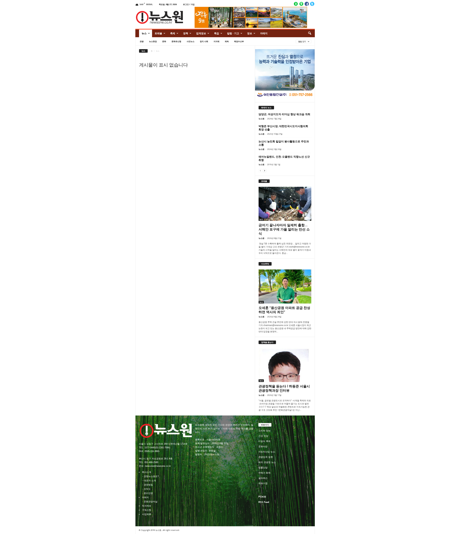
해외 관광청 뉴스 (267, 462)
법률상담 (263, 467)
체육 (227, 41)
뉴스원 (261, 118)
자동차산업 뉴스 (266, 451)
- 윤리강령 (147, 493)
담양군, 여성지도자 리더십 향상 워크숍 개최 (284, 114)
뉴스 (144, 33)
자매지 (264, 33)
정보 (249, 33)
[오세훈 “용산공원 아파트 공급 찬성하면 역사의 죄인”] (285, 286)
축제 (172, 33)
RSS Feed (263, 502)
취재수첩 (263, 483)
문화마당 (263, 446)
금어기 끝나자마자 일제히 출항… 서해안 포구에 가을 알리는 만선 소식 (284, 229)
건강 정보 (263, 436)
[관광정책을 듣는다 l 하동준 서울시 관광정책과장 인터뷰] (285, 365)
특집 (216, 33)
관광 (142, 41)
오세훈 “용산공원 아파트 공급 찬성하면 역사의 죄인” (284, 309)
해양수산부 (239, 41)
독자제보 (146, 506)
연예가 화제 (264, 473)
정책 (185, 33)
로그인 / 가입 (189, 4)
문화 (164, 41)
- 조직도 (146, 489)
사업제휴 (146, 514)
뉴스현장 (153, 41)
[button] (309, 33)
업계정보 (201, 33)
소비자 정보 (264, 430)
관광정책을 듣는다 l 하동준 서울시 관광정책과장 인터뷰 (284, 388)
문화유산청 (176, 41)
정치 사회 (204, 41)
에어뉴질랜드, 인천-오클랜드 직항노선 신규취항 (284, 158)
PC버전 (262, 496)
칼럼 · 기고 (233, 33)
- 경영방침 (147, 484)
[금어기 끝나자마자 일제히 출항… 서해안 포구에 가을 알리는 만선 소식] (285, 204)
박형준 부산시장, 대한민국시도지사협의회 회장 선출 (283, 127)
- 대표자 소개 (149, 480)
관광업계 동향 (265, 457)
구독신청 (146, 510)
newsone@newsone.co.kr (158, 466)
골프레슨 (263, 478)
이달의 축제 (264, 441)
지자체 (216, 41)
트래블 (158, 33)
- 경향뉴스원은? (150, 476)
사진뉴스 (190, 41)
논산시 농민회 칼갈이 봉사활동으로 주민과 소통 (284, 143)
